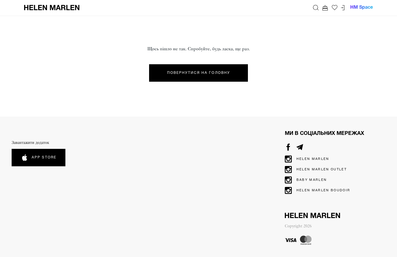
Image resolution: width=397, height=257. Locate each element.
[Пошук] (315, 7)
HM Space (361, 8)
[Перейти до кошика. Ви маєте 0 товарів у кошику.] (325, 7)
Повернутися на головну (198, 72)
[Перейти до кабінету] (342, 7)
